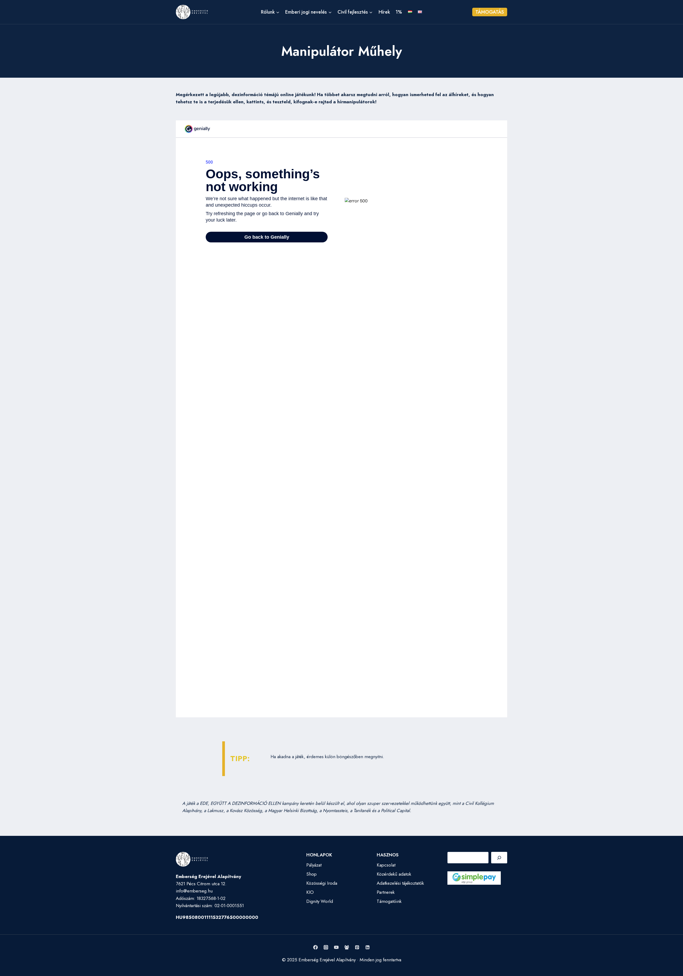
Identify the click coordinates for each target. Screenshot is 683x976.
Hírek (384, 12)
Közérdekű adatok (394, 874)
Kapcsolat (386, 865)
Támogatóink (389, 901)
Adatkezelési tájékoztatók (400, 883)
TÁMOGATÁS (489, 12)
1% (399, 12)
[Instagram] (325, 947)
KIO (310, 892)
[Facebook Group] (346, 947)
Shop (311, 874)
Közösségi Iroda (321, 883)
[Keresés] (499, 857)
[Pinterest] (357, 947)
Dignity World (319, 901)
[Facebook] (315, 947)
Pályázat (313, 865)
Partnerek (386, 892)
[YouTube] (336, 947)
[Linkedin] (367, 947)
